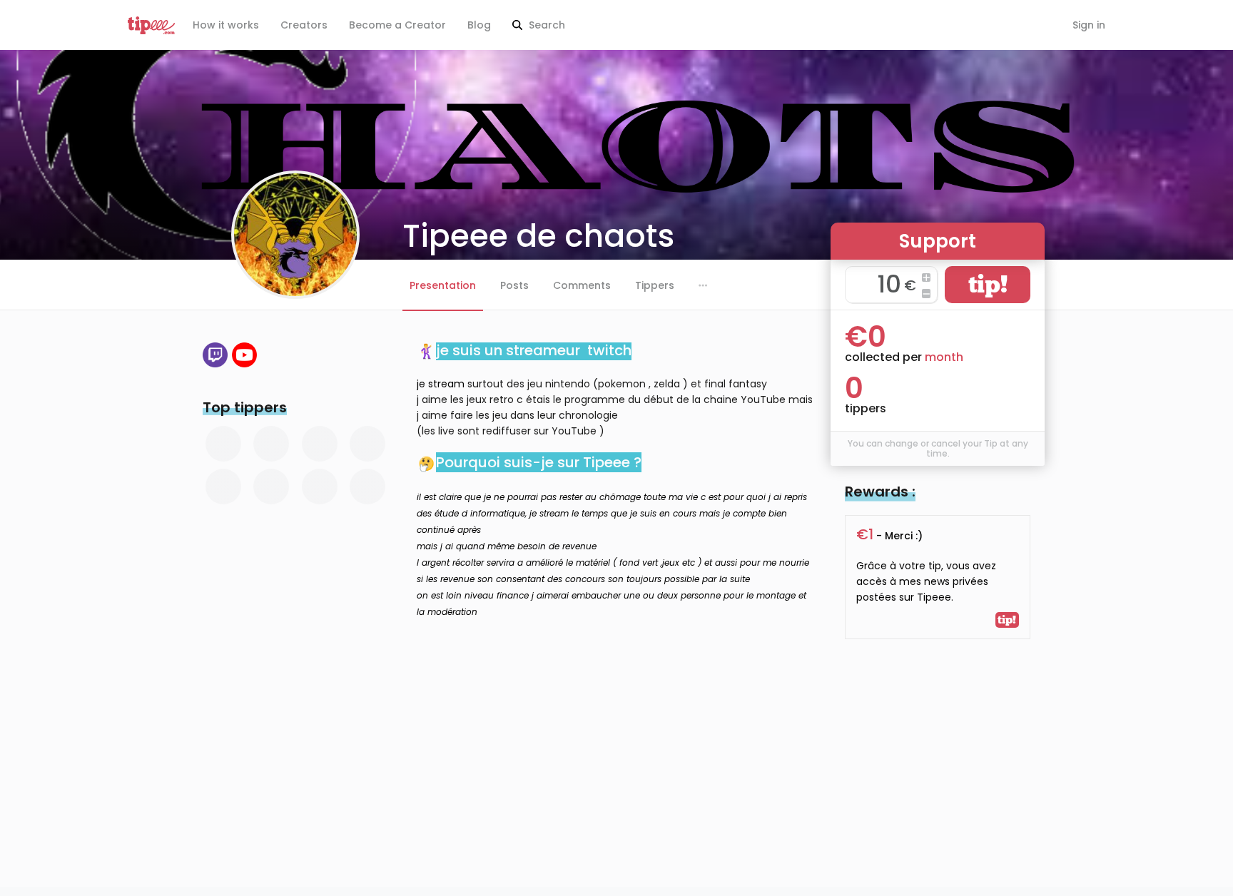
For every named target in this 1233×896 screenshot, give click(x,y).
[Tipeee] (151, 25)
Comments (582, 285)
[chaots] (244, 354)
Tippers (654, 285)
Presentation (443, 285)
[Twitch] (215, 354)
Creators (304, 25)
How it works (226, 25)
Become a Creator (397, 25)
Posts (514, 285)
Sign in (1088, 25)
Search (545, 25)
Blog (479, 25)
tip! (988, 284)
